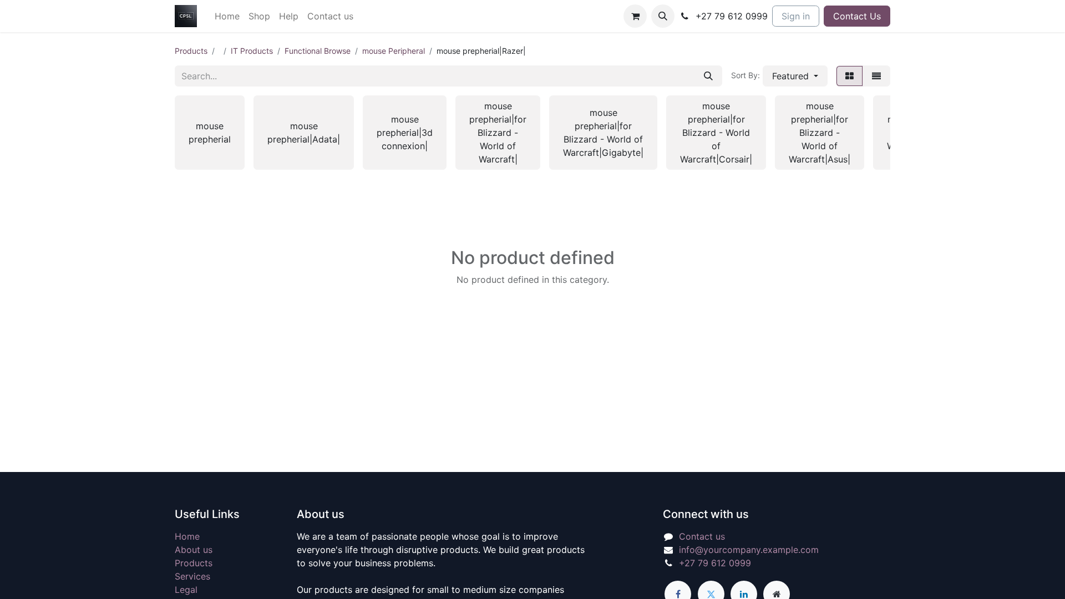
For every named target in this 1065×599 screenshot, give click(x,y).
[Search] (708, 76)
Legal (186, 589)
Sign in (796, 16)
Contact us (702, 536)
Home (187, 536)
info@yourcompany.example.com (749, 549)
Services (192, 576)
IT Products (252, 50)
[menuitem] (227, 16)
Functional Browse (318, 50)
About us (193, 549)
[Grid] (849, 76)
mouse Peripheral (393, 50)
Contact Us (857, 16)
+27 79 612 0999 (715, 562)
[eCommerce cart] (635, 16)
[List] (876, 76)
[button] (662, 16)
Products (191, 50)
